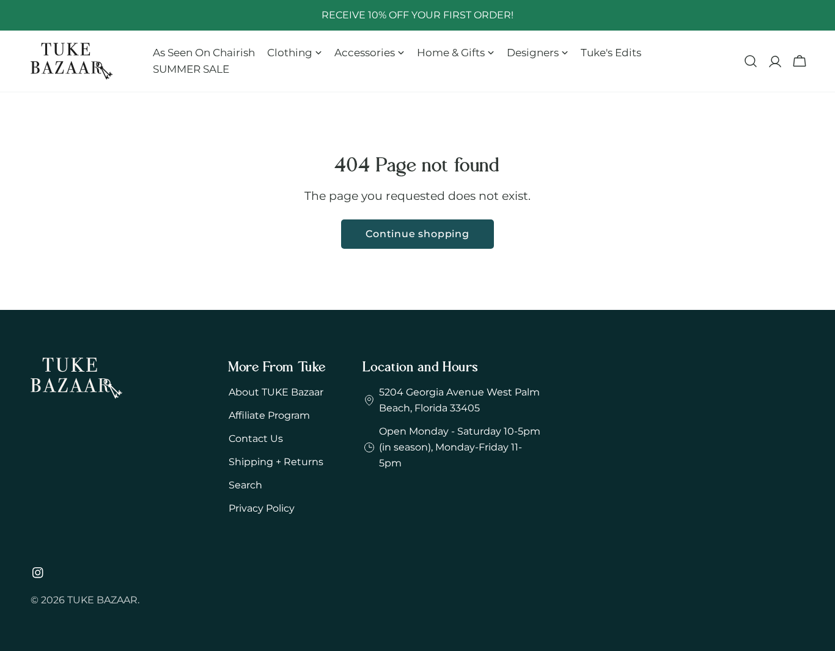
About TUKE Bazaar (276, 392)
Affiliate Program (269, 415)
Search (245, 485)
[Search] (750, 61)
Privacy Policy (262, 508)
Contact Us (256, 438)
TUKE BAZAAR (102, 600)
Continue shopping (417, 234)
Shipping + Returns (276, 462)
